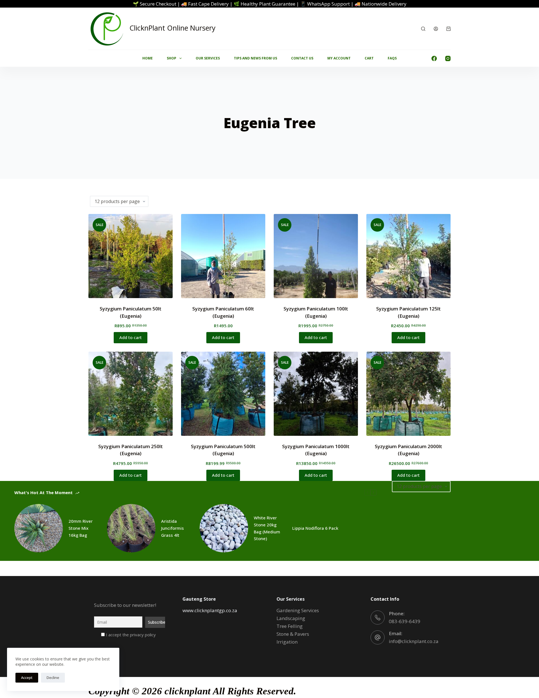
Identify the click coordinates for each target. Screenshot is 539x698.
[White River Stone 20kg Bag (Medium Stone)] (224, 528)
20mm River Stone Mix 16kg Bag (80, 528)
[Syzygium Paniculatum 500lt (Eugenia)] (223, 394)
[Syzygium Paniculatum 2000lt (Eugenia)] (408, 394)
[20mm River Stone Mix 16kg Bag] (38, 528)
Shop (171, 58)
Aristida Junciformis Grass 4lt (172, 528)
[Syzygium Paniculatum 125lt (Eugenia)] (408, 256)
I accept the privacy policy (130, 634)
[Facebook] (434, 58)
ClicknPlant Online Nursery (172, 28)
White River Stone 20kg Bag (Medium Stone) (267, 528)
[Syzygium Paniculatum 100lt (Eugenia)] (316, 256)
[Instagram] (448, 58)
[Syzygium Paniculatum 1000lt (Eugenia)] (316, 394)
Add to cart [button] (130, 337)
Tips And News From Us (255, 58)
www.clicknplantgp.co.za (209, 610)
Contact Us (302, 58)
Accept (27, 677)
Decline (53, 677)
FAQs (392, 58)
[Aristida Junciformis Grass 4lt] (131, 528)
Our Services (208, 58)
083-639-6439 (404, 621)
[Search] (423, 29)
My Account (339, 58)
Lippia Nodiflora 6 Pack (315, 528)
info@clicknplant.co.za (413, 641)
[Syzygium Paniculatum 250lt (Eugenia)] (130, 394)
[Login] (436, 29)
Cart (369, 58)
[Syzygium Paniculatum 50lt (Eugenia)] (130, 256)
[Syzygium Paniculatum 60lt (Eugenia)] (223, 256)
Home (147, 58)
